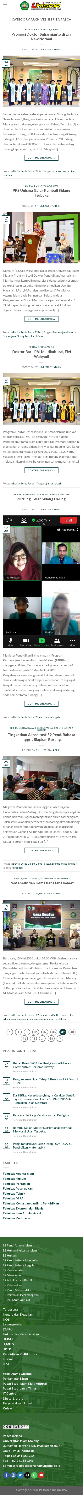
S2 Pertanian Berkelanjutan (21, 1295)
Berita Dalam (27, 728)
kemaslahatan (46, 1019)
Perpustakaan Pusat (17, 1403)
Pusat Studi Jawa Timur (19, 1388)
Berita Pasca (42, 29)
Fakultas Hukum (14, 1178)
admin (57, 49)
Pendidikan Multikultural (20, 1354)
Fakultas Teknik (14, 1193)
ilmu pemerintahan (27, 1019)
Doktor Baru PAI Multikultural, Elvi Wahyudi (41, 354)
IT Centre (9, 1393)
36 (35, 1032)
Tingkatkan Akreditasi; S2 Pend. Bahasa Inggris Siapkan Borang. (41, 737)
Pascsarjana (9, 336)
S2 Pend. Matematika (17, 1290)
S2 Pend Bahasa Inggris (54, 494)
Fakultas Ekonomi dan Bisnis (23, 1208)
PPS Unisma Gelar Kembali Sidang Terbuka (41, 192)
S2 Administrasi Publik (55, 878)
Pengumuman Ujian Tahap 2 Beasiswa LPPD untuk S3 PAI (46, 1081)
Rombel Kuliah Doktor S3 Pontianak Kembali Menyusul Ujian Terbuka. (42, 1129)
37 (45, 1032)
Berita (29, 29)
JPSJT (7, 1364)
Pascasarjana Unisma (64, 332)
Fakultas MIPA (13, 1198)
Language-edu (12, 1324)
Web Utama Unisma (17, 1373)
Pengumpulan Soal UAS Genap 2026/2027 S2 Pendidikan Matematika (42, 1145)
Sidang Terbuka (25, 336)
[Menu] (5, 5)
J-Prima (8, 1359)
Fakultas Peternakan (18, 1188)
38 (54, 1032)
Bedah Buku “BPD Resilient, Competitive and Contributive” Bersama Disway (42, 1065)
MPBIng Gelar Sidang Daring (41, 499)
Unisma (39, 336)
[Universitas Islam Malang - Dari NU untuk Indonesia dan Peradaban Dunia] (41, 6)
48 (51, 1038)
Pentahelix (60, 1019)
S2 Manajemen (12, 1275)
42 (33, 1038)
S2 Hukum (10, 1255)
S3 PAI (54, 29)
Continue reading (41, 157)
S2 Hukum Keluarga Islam (20, 1250)
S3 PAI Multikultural (16, 1300)
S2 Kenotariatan (13, 1270)
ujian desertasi (53, 483)
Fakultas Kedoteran (17, 1218)
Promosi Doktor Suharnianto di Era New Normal (41, 36)
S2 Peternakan (12, 1285)
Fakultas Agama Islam (18, 1173)
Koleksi (8, 1408)
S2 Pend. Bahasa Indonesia (20, 1260)
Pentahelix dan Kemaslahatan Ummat (41, 883)
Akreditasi (17, 867)
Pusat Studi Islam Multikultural (25, 1383)
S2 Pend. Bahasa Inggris (18, 1265)
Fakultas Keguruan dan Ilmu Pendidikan (31, 1203)
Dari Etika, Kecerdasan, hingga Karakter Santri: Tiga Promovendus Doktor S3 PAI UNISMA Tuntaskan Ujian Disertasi (44, 1098)
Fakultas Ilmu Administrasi (22, 1213)
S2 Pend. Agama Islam (17, 1245)
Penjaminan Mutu (15, 1378)
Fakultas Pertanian (16, 1183)
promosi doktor (61, 171)
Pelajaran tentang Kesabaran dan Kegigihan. (42, 1115)
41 (24, 1038)
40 (72, 1032)
